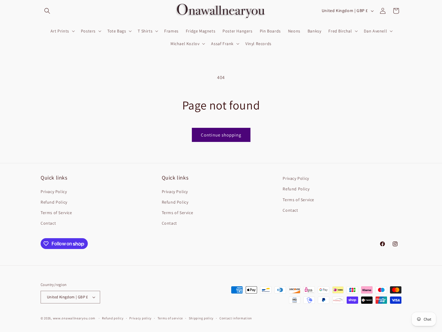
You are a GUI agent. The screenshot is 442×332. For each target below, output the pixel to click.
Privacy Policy (54, 191)
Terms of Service (56, 212)
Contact (48, 223)
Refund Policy (54, 202)
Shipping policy (201, 318)
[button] (47, 10)
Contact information (235, 318)
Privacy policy (140, 318)
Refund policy (112, 318)
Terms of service (170, 318)
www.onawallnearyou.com (74, 318)
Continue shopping (221, 135)
